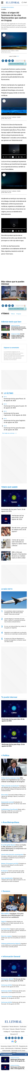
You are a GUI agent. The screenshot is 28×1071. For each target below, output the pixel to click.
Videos (13, 314)
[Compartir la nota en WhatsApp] (9, 60)
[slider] (14, 154)
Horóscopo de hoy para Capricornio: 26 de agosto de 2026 (15, 413)
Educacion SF (14, 1034)
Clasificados (23, 1026)
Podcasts (12, 1029)
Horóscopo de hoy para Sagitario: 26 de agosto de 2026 (14, 420)
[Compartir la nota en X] (6, 60)
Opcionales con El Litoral (18, 1050)
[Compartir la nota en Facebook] (3, 60)
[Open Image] (4, 35)
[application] (14, 151)
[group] (3, 157)
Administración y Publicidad (13, 1048)
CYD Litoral (6, 1029)
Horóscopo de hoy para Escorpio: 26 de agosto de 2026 (14, 427)
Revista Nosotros (14, 1026)
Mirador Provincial (20, 1029)
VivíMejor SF (7, 1031)
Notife (22, 1031)
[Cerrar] (24, 64)
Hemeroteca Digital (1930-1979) (9, 1046)
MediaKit (14, 1053)
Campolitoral (5, 1026)
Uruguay (18, 314)
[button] (14, 151)
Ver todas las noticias (8, 433)
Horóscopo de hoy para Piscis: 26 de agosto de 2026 (14, 398)
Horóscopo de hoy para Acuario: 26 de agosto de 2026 (15, 406)
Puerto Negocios (15, 1031)
